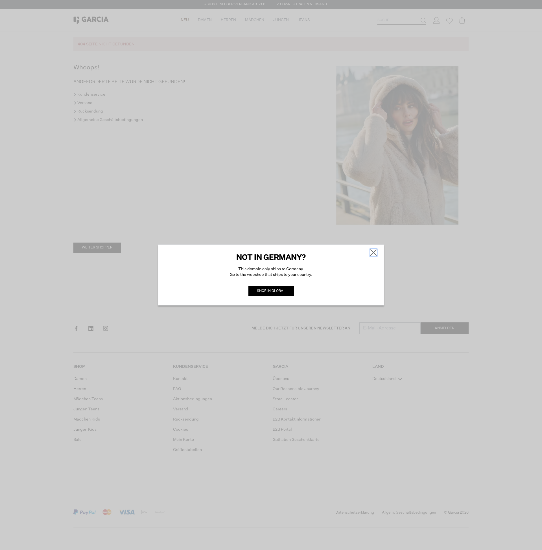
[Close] (373, 252)
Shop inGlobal (271, 291)
